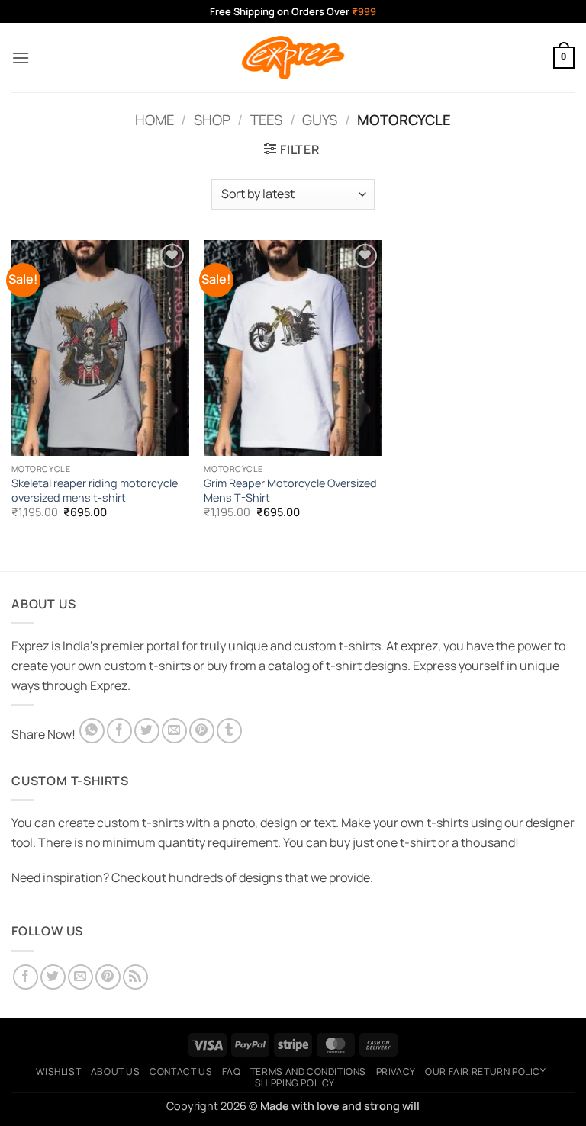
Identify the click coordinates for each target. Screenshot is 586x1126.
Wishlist (58, 1071)
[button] (20, 57)
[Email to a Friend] (174, 730)
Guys (319, 120)
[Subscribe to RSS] (135, 977)
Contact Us (181, 1071)
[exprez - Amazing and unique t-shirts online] (293, 57)
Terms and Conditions (308, 1071)
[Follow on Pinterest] (108, 977)
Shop (212, 120)
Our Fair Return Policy (485, 1071)
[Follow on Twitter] (53, 977)
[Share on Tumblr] (229, 730)
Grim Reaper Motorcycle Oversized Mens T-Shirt (290, 490)
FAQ (231, 1071)
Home (154, 120)
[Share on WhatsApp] (92, 730)
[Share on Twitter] (146, 730)
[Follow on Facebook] (25, 977)
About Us (115, 1071)
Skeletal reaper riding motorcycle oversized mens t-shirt (94, 490)
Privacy (396, 1071)
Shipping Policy (295, 1082)
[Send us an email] (80, 977)
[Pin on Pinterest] (201, 730)
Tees (266, 120)
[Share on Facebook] (119, 730)
